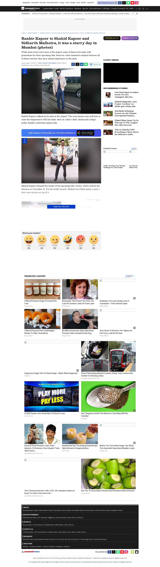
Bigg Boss (51, 517)
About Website (38, 558)
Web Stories (81, 532)
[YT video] (132, 2)
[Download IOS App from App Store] (137, 552)
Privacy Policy (60, 558)
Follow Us (96, 64)
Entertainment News (30, 517)
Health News (52, 532)
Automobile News (100, 539)
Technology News (86, 539)
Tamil (67, 2)
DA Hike (61, 539)
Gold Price (53, 539)
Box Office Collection (75, 517)
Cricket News (37, 525)
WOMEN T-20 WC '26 (130, 38)
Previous (133, 13)
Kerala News (89, 510)
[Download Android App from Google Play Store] (132, 552)
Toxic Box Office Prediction (72, 13)
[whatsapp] (128, 2)
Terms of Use (50, 558)
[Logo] (31, 8)
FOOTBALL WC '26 (112, 38)
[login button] (140, 8)
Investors (123, 558)
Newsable (35, 2)
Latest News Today (45, 510)
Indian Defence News (102, 510)
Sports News (27, 525)
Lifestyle (106, 8)
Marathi (83, 2)
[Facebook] (120, 2)
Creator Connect (118, 8)
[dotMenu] (137, 9)
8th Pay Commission (72, 539)
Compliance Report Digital (109, 558)
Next (137, 13)
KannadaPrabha (52, 2)
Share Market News (41, 539)
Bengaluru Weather (63, 546)
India (57, 8)
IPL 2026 (129, 8)
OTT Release (42, 517)
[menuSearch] (147, 9)
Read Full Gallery (61, 206)
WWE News (59, 525)
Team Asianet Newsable (47, 63)
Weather (26, 546)
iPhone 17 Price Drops (40, 13)
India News (57, 510)
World (62, 8)
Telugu (61, 2)
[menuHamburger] (143, 8)
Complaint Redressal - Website (88, 558)
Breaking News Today (30, 510)
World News (66, 510)
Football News (49, 525)
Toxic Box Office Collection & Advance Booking (100, 13)
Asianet (30, 551)
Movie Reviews (61, 517)
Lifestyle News (28, 532)
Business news (28, 539)
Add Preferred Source (106, 3)
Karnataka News (78, 510)
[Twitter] (124, 2)
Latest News (48, 8)
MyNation (90, 2)
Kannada (43, 2)
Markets (77, 8)
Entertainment (95, 8)
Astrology (62, 532)
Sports (85, 8)
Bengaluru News (117, 510)
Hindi (78, 2)
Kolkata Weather (55, 13)
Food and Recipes (40, 532)
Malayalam (26, 2)
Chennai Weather (49, 546)
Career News (71, 532)
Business (69, 8)
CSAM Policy (71, 558)
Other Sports (69, 525)
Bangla (72, 2)
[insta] (137, 2)
